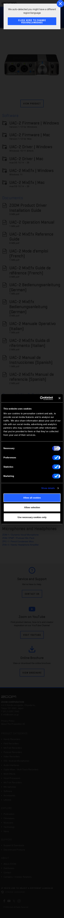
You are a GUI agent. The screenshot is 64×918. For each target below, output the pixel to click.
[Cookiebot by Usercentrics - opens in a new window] (40, 398)
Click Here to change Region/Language (32, 21)
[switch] (56, 457)
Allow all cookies (32, 497)
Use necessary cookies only (32, 517)
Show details (48, 488)
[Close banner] (59, 398)
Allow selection (32, 507)
